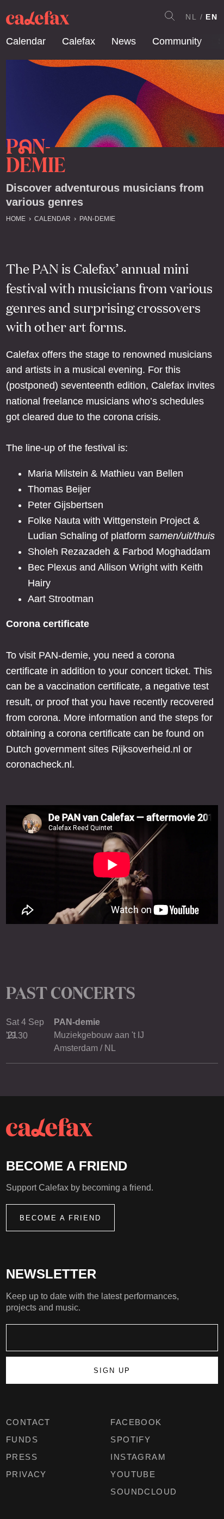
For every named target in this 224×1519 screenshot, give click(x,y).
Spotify (130, 1439)
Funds (22, 1439)
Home (16, 219)
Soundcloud (143, 1491)
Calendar (26, 41)
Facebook (135, 1422)
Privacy (26, 1474)
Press (22, 1456)
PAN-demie (97, 219)
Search (170, 16)
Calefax (78, 41)
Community (177, 41)
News (123, 41)
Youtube (132, 1474)
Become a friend (60, 1218)
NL (191, 16)
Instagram (138, 1456)
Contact (28, 1422)
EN (212, 16)
